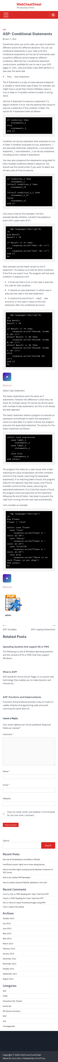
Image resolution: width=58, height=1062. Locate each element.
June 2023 (7, 928)
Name (6, 771)
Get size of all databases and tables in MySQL (21, 859)
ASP (4, 30)
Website (7, 798)
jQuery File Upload (16, 906)
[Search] (53, 15)
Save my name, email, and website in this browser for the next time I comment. (31, 813)
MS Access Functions (11, 1011)
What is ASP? (10, 671)
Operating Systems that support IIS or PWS (26, 646)
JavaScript (7, 1006)
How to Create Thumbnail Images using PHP (27, 902)
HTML (5, 995)
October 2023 (8, 918)
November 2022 (9, 963)
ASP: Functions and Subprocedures (22, 697)
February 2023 (9, 948)
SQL (4, 1021)
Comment (8, 734)
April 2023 (7, 938)
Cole (4, 906)
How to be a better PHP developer (16, 877)
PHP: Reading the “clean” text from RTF (32, 894)
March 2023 (8, 943)
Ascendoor (17, 1058)
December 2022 (9, 958)
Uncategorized (9, 1026)
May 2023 (7, 933)
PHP (4, 1016)
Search (6, 840)
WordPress (40, 1058)
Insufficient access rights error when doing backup (23, 864)
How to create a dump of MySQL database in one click (25, 882)
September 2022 (10, 973)
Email (6, 785)
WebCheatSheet (29, 4)
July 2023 (7, 923)
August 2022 (8, 978)
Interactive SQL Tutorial (12, 1000)
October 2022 (8, 968)
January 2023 (8, 953)
